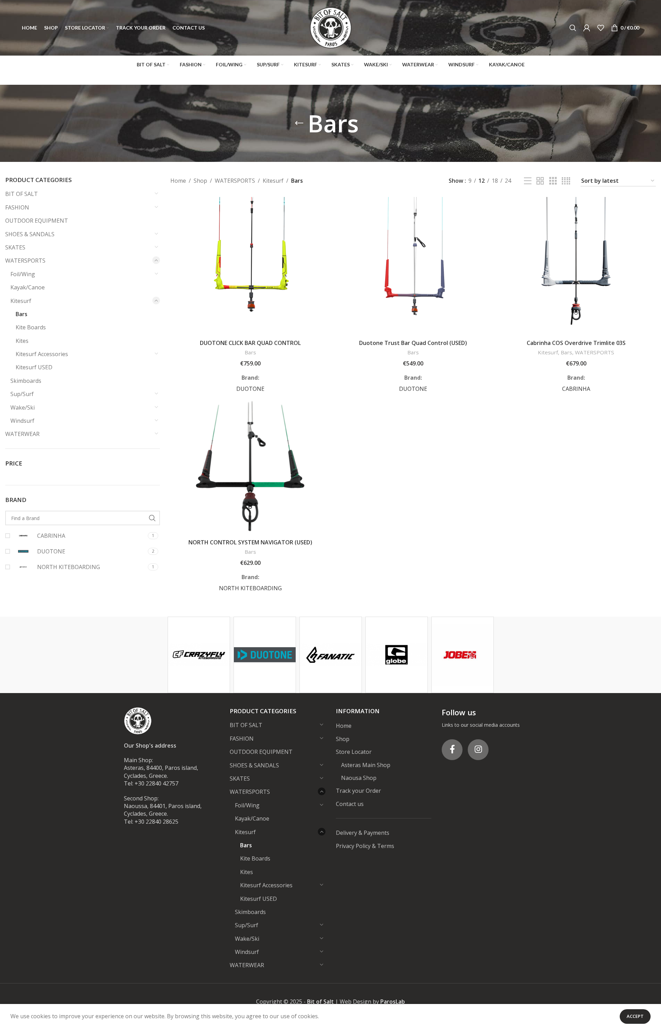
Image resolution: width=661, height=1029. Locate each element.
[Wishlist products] (601, 28)
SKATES (15, 247)
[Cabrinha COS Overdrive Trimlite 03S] (576, 266)
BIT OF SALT (21, 194)
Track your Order (358, 791)
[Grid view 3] (553, 181)
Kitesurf (20, 301)
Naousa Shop (358, 778)
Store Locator (354, 752)
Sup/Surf (22, 394)
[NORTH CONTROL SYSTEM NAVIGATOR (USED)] (250, 465)
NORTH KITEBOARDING (250, 588)
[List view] (528, 181)
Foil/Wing (22, 274)
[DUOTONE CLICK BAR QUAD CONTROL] (250, 266)
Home (178, 180)
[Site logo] (330, 27)
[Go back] (299, 123)
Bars (21, 314)
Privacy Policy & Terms (365, 846)
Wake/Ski (22, 407)
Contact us (350, 804)
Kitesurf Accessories (42, 354)
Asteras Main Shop (365, 765)
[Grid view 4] (566, 181)
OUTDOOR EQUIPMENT (36, 220)
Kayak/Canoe (27, 287)
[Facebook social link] (452, 749)
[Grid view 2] (540, 181)
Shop (200, 180)
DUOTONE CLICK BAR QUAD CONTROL (250, 343)
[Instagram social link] (478, 749)
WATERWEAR (22, 434)
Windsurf (22, 421)
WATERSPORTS (25, 260)
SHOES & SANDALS (29, 234)
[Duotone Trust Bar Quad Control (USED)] (413, 266)
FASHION (17, 207)
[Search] (573, 28)
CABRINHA (576, 389)
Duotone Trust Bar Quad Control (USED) (413, 343)
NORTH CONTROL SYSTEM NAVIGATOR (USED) (250, 542)
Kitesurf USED (34, 367)
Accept (635, 1016)
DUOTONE (250, 389)
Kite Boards (31, 327)
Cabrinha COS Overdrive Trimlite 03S (576, 343)
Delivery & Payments (362, 833)
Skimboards (25, 381)
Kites (22, 341)
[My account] (587, 28)
